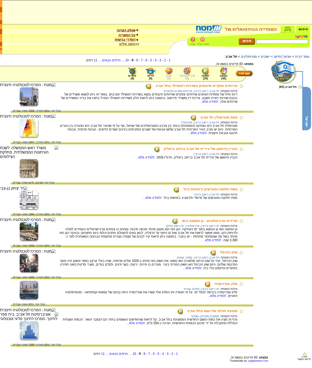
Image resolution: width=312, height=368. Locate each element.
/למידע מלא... (209, 101)
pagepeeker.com (258, 360)
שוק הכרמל (228, 252)
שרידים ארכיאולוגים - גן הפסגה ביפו (209, 221)
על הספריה (127, 35)
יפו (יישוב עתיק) (175, 225)
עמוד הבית (302, 56)
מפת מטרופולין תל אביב (218, 117)
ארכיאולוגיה (192, 225)
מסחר (188, 257)
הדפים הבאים (111, 60)
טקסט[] (223, 77)
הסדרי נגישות (125, 39)
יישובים (265, 56)
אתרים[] (132, 77)
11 (95, 60)
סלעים (195, 288)
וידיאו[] (150, 77)
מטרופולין (186, 122)
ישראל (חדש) (282, 56)
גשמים (195, 316)
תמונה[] (205, 77)
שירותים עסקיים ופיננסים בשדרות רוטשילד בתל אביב (196, 86)
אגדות (187, 288)
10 (127, 60)
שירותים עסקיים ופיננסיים (178, 91)
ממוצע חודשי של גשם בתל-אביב (212, 311)
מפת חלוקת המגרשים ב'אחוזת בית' (210, 189)
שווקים (180, 257)
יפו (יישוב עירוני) (210, 225)
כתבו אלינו (127, 44)
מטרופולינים (249, 56)
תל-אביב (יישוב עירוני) (206, 91)
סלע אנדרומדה (225, 284)
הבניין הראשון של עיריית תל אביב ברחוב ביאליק (200, 149)
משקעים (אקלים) (209, 316)
